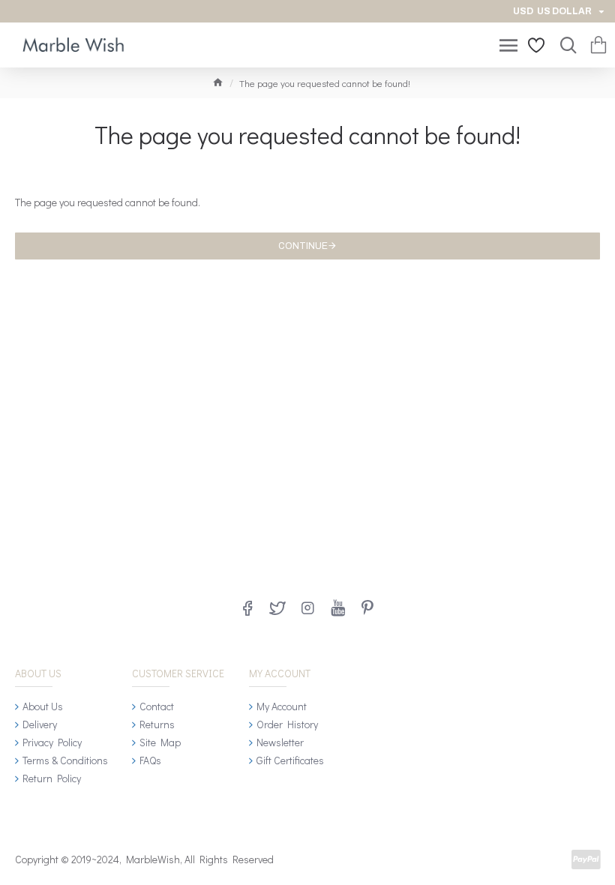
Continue (303, 246)
